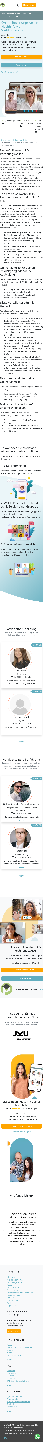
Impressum (12, 1305)
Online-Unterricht (14, 1287)
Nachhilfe (11, 1352)
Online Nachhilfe (14, 1355)
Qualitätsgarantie (14, 1282)
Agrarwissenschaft (15, 1396)
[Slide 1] (11, 1263)
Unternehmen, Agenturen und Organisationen (20, 1293)
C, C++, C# (11, 1378)
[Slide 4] (23, 1263)
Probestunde (12, 1290)
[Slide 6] (32, 1263)
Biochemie (11, 1373)
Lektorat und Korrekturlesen (19, 1347)
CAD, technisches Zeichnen (18, 1381)
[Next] (40, 1232)
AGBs (9, 1303)
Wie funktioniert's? (9, 72)
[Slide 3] (19, 1263)
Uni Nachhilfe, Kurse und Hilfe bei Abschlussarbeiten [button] (16, 15)
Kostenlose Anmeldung (22, 57)
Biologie (10, 1376)
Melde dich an (28, 5)
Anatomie (11, 1370)
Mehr (21, 742)
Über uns (11, 1277)
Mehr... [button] (21, 820)
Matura (10, 1350)
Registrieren (13, 1331)
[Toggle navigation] (40, 5)
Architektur (12, 1406)
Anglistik (10, 1404)
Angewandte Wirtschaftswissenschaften (18, 1400)
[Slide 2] (15, 1263)
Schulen (10, 1297)
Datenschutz (12, 1300)
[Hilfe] (18, 5)
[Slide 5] (27, 1263)
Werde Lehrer (21, 65)
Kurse (9, 1285)
